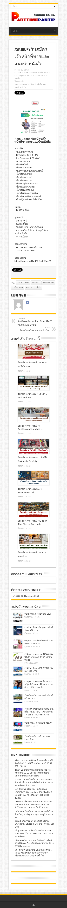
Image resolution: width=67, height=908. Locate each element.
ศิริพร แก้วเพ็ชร (22, 801)
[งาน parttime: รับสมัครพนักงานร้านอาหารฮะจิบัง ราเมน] (33, 351)
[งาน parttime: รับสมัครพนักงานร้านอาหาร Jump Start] (17, 739)
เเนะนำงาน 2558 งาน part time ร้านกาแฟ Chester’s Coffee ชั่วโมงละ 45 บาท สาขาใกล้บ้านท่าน (33, 804)
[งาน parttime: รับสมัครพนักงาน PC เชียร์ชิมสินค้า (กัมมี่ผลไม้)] (33, 446)
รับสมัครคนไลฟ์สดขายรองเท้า (38, 723)
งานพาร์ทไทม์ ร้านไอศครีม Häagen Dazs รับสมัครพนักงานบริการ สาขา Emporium (34, 843)
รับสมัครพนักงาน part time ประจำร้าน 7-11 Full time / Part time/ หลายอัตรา (34, 833)
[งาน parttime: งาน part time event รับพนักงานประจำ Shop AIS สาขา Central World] (17, 657)
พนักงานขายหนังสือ (33, 287)
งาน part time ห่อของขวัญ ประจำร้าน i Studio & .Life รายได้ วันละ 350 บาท (34, 824)
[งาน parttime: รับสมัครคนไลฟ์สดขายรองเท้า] (17, 726)
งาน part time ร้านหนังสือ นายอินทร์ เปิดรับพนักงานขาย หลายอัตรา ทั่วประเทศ (34, 782)
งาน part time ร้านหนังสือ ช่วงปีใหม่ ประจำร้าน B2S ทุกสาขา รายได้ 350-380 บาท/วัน (34, 763)
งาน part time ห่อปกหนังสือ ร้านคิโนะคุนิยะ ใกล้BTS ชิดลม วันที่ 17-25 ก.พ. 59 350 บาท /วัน (39, 712)
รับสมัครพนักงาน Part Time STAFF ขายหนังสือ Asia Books (37, 321)
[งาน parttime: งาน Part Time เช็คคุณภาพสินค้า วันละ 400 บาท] (17, 630)
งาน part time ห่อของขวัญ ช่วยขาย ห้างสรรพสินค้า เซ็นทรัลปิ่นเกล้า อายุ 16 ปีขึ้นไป (33, 853)
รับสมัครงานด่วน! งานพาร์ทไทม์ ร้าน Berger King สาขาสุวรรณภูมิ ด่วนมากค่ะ (34, 814)
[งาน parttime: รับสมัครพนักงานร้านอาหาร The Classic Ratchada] (33, 509)
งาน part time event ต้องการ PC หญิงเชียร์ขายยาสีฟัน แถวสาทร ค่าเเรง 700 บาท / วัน (38, 684)
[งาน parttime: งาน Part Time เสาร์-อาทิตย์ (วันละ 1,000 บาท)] (17, 671)
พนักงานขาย (31, 75)
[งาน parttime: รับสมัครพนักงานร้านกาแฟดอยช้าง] (33, 541)
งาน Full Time (22, 72)
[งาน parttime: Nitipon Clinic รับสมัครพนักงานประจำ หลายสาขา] (17, 644)
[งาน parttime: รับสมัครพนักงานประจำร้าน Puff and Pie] (33, 383)
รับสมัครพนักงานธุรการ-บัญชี (37, 614)
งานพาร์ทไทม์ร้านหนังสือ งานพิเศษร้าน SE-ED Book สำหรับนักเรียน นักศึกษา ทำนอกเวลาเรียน (33, 773)
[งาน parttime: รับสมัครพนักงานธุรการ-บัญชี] (17, 617)
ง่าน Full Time (23, 282)
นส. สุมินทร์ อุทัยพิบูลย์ (25, 850)
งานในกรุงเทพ (20, 75)
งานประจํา (33, 72)
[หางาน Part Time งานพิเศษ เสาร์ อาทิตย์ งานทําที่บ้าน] (33, 19)
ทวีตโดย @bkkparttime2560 (26, 596)
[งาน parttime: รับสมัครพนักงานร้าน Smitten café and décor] (33, 414)
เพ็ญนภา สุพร (21, 830)
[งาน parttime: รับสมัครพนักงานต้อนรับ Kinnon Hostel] (33, 478)
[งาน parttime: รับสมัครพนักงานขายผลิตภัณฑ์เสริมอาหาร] (17, 698)
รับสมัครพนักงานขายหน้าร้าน (35, 329)
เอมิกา (18, 811)
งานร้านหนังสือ (44, 72)
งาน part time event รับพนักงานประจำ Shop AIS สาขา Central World (38, 657)
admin (26, 70)
